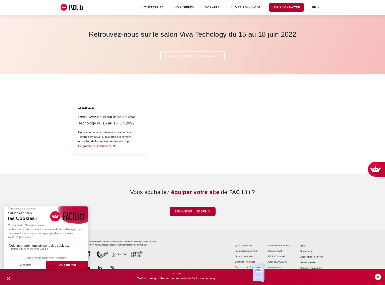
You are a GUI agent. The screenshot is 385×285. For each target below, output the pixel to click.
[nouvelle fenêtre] (112, 268)
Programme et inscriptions (95, 146)
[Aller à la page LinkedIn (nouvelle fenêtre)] (100, 268)
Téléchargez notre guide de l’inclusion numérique (177, 278)
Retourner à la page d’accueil (192, 55)
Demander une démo (192, 211)
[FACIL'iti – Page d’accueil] (72, 7)
